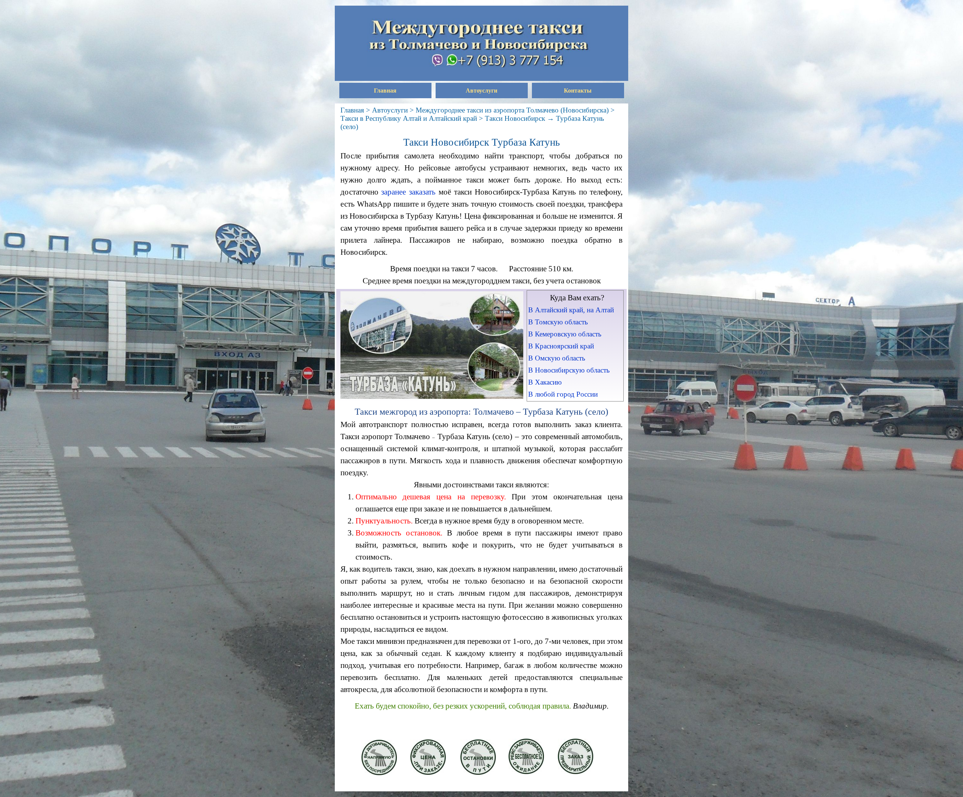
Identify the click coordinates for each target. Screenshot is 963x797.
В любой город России (563, 394)
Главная (385, 90)
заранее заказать (408, 191)
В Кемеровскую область (564, 334)
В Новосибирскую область (569, 370)
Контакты (578, 90)
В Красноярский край (561, 346)
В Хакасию (545, 382)
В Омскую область (556, 358)
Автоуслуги (481, 90)
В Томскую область (558, 322)
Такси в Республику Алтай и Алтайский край (408, 118)
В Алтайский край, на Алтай (571, 310)
